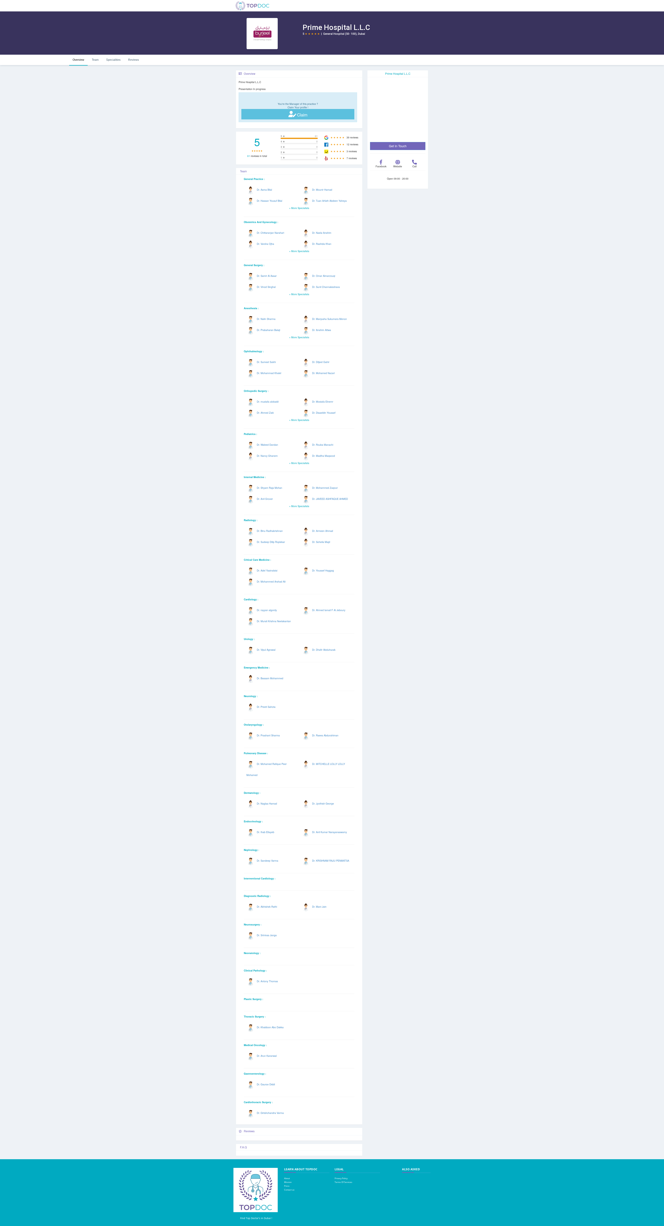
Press (286, 1185)
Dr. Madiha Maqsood (323, 455)
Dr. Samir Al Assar (267, 276)
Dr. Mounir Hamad (322, 189)
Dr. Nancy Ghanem (267, 455)
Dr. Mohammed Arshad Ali (271, 581)
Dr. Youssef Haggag (323, 570)
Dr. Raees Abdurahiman (325, 735)
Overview (78, 59)
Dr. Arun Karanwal (267, 1055)
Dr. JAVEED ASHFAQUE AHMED (330, 499)
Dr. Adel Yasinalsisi (267, 570)
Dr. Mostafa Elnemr (322, 401)
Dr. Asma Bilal (264, 189)
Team (95, 59)
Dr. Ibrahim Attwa (321, 330)
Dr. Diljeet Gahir (320, 362)
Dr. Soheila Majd (321, 542)
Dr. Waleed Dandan (267, 444)
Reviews (133, 59)
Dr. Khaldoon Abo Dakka (270, 1027)
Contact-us (289, 1189)
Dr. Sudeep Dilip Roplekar (271, 542)
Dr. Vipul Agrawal (266, 649)
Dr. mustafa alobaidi (268, 401)
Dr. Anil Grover (265, 499)
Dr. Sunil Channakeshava (326, 287)
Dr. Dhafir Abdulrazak (323, 649)
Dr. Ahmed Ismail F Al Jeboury (328, 610)
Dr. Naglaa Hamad (267, 803)
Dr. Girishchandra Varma (270, 1113)
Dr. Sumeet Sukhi (266, 362)
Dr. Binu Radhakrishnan (270, 531)
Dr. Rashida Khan (321, 244)
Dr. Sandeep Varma (267, 860)
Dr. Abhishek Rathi (267, 906)
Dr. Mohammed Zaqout (325, 487)
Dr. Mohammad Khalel (269, 373)
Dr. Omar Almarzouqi (323, 276)
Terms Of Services (343, 1182)
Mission (288, 1182)
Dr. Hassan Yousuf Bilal (269, 200)
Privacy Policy (341, 1178)
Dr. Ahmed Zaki (265, 412)
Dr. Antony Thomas (267, 981)
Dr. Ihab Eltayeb (265, 832)
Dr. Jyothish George (323, 803)
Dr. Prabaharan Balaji (268, 330)
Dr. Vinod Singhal (266, 287)
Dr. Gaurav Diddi (266, 1084)
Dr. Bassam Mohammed (270, 678)
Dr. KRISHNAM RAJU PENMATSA (330, 860)
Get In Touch (398, 146)
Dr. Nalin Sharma (266, 319)
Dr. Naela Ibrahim (321, 232)
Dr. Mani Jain (319, 906)
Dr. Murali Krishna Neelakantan (274, 621)
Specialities (113, 59)
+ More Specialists (299, 208)
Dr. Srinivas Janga (267, 935)
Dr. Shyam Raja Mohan (269, 487)
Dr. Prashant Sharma (268, 735)
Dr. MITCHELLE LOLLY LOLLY (328, 764)
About (287, 1178)
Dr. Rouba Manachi (322, 444)
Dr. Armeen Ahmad (322, 531)
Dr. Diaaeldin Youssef (323, 412)
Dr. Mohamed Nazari (323, 373)
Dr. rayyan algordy (267, 610)
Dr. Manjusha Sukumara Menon (329, 319)
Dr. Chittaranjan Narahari (270, 232)
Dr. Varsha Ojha (265, 244)
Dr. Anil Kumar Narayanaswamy (329, 832)
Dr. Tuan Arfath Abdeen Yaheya (329, 200)
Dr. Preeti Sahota (266, 707)
